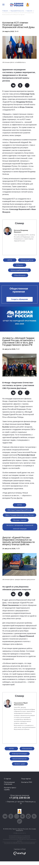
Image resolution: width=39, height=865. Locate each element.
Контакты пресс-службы (10, 788)
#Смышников (27, 748)
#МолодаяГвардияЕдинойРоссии (19, 510)
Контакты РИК (26, 782)
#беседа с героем (19, 520)
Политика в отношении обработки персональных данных (19, 840)
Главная (5, 11)
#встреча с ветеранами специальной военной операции (20, 526)
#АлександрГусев (27, 260)
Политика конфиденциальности (19, 837)
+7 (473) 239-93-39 (19, 797)
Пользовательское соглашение (19, 835)
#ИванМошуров (19, 275)
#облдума (19, 265)
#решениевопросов (19, 759)
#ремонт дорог (20, 764)
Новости (29, 11)
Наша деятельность (17, 11)
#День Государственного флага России (19, 515)
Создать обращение (19, 299)
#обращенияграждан (19, 753)
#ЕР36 (9, 260)
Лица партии (26, 779)
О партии (7, 779)
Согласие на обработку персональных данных (19, 843)
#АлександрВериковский (19, 270)
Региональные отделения (9, 783)
